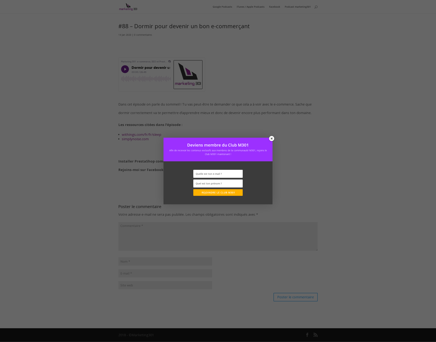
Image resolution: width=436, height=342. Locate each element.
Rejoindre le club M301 (218, 192)
